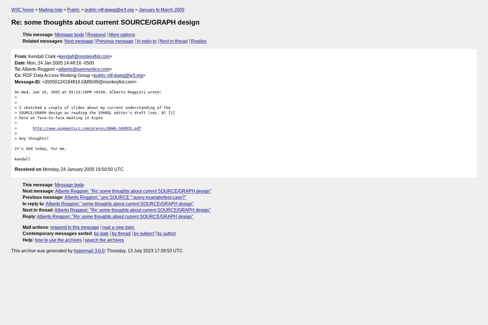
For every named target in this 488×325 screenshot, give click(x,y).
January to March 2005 (161, 9)
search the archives (104, 240)
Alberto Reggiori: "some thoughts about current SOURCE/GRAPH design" (120, 203)
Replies (198, 41)
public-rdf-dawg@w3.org (109, 9)
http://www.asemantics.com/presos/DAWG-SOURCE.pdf (87, 128)
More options (122, 34)
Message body (69, 34)
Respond (96, 34)
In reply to (146, 41)
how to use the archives (58, 240)
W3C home (22, 9)
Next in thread (174, 41)
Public (73, 9)
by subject (144, 233)
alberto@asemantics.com (83, 69)
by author (166, 233)
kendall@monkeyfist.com (84, 56)
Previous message (115, 41)
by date (101, 233)
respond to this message (74, 227)
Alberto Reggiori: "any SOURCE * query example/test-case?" (125, 197)
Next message (78, 41)
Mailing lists (50, 9)
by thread (121, 233)
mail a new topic (118, 227)
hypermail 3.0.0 (89, 250)
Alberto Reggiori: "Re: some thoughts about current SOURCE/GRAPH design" (133, 191)
